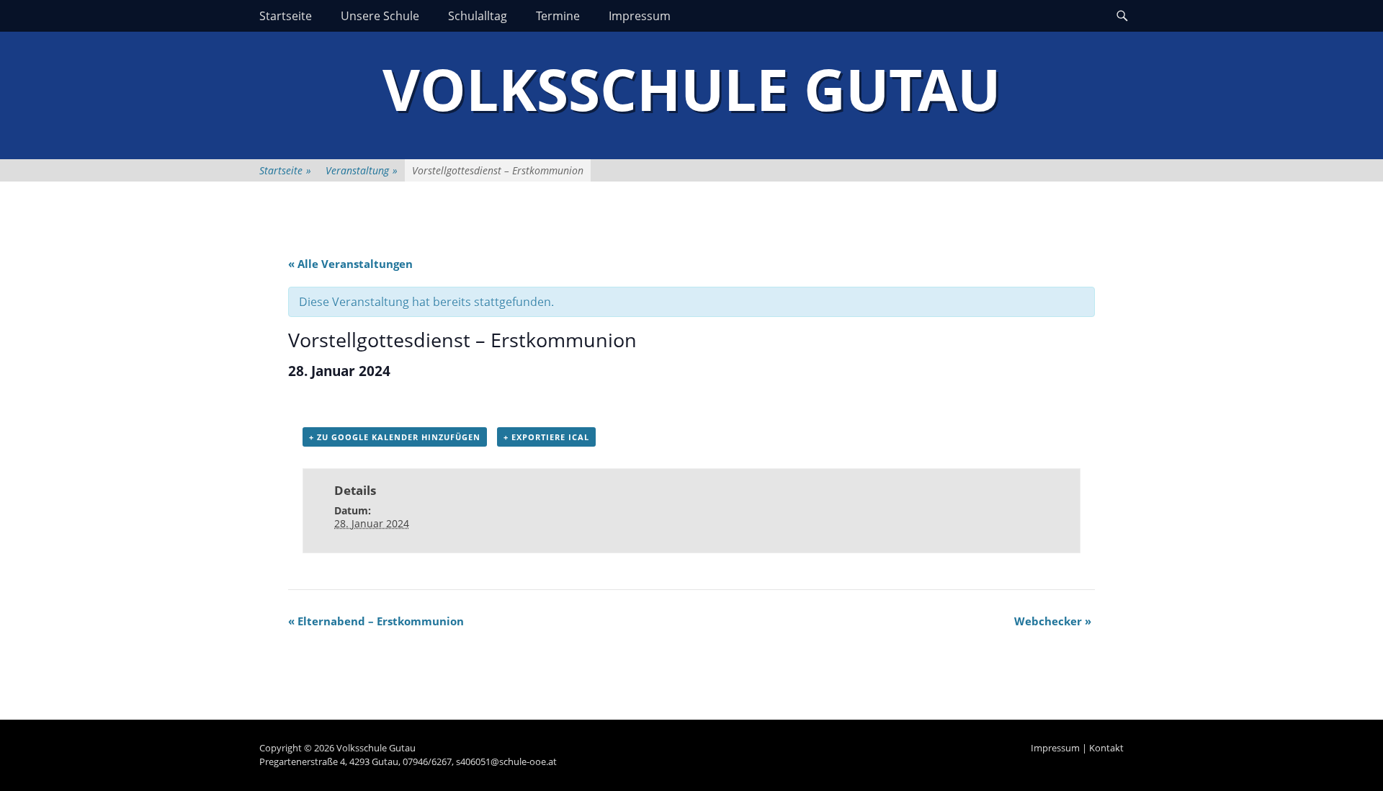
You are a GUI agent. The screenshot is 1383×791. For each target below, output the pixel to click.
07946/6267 (427, 761)
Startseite (285, 16)
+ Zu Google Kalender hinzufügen (394, 437)
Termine (558, 16)
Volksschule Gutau (691, 88)
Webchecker (1052, 621)
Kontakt (1106, 747)
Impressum (640, 16)
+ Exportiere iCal (546, 437)
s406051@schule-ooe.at (506, 761)
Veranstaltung (362, 170)
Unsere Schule (380, 16)
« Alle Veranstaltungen (350, 263)
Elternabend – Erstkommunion (376, 621)
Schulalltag (477, 16)
